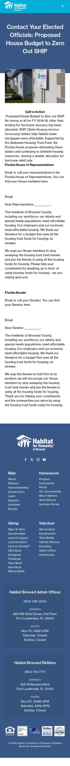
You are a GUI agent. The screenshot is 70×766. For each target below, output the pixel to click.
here (44, 181)
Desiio (47, 746)
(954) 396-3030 (35, 601)
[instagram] (38, 459)
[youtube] (44, 459)
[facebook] (25, 459)
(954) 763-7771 (35, 672)
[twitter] (31, 459)
